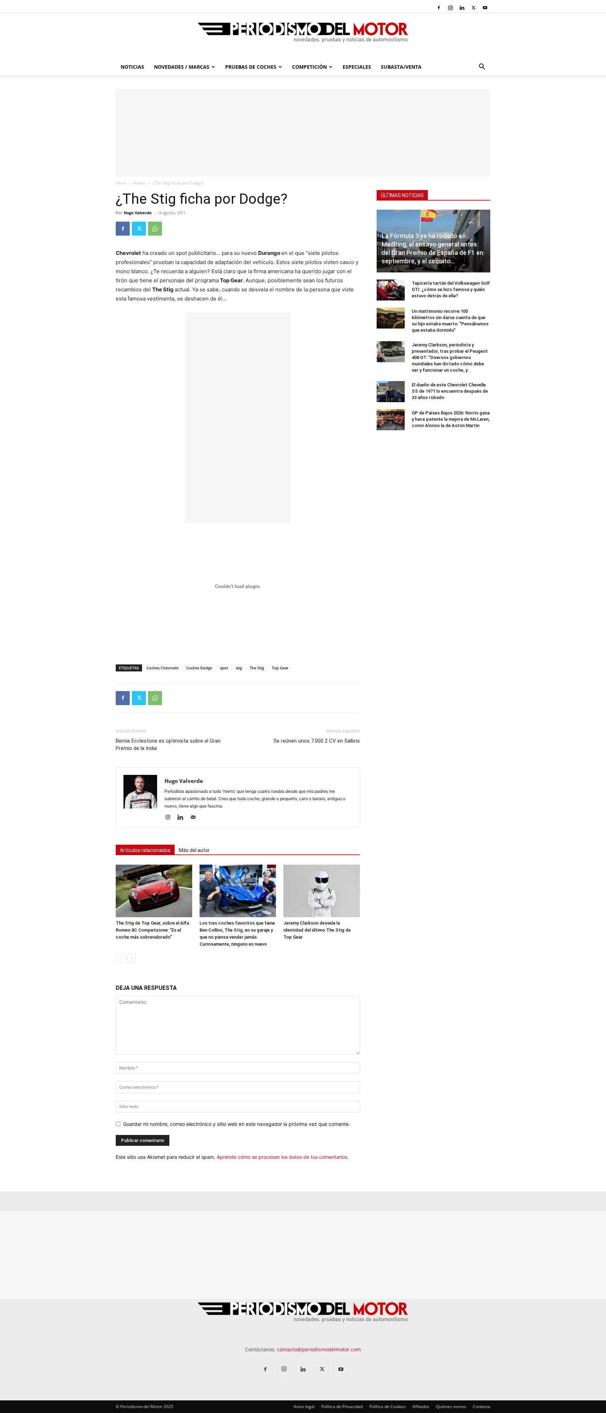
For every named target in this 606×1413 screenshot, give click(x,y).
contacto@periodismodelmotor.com (319, 1349)
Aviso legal (304, 1406)
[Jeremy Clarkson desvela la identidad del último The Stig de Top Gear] (321, 891)
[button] (481, 67)
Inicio (121, 183)
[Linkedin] (462, 8)
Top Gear (280, 667)
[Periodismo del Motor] (303, 36)
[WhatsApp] (155, 229)
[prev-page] (120, 958)
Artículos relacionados (145, 850)
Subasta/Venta (401, 66)
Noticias (132, 66)
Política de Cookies (387, 1406)
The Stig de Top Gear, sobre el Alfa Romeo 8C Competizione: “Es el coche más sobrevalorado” (152, 930)
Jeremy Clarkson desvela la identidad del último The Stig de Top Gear (317, 930)
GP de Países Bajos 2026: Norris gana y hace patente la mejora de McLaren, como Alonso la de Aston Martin (451, 419)
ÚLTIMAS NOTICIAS (402, 195)
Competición (309, 66)
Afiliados (420, 1406)
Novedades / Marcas (181, 66)
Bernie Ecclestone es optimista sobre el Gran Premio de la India (168, 744)
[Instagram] (450, 8)
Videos (139, 183)
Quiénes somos (451, 1406)
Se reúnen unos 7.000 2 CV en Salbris (317, 741)
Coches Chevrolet (163, 667)
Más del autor (194, 850)
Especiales (357, 66)
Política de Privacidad (342, 1406)
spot (224, 667)
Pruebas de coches (250, 66)
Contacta (481, 1406)
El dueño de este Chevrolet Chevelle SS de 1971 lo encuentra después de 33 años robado (450, 391)
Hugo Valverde (138, 212)
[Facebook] (438, 8)
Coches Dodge (199, 667)
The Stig (257, 667)
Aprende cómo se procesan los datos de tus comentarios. (283, 1157)
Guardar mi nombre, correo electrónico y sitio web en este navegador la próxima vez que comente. (236, 1124)
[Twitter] (473, 8)
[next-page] (131, 958)
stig (239, 667)
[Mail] (195, 817)
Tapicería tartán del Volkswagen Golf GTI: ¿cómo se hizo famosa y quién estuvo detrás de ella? (451, 289)
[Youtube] (485, 8)
